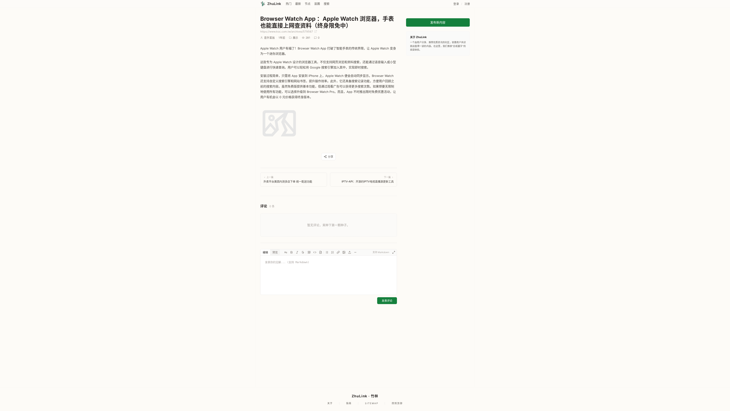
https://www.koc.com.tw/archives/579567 (287, 31)
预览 (275, 252)
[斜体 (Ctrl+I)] (297, 252)
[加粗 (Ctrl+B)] (291, 252)
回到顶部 (397, 403)
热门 (288, 4)
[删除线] (302, 252)
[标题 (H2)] (285, 252)
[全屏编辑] (394, 252)
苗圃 (317, 4)
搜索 (326, 4)
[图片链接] (344, 252)
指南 (349, 403)
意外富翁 (269, 37)
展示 (295, 37)
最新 (298, 4)
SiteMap (371, 403)
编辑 (265, 252)
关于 (330, 403)
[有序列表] (332, 252)
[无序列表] (326, 252)
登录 (456, 3)
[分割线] (355, 252)
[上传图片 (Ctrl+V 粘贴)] (349, 252)
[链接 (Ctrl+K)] (338, 252)
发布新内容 (437, 22)
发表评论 (387, 300)
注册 (467, 3)
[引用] (309, 252)
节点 (307, 4)
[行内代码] (314, 252)
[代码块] (320, 252)
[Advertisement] (438, 84)
